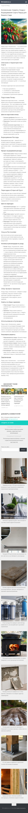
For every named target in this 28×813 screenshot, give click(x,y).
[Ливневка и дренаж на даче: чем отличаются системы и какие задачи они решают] (14, 506)
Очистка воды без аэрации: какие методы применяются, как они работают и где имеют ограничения (13, 624)
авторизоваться (13, 419)
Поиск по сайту (5, 447)
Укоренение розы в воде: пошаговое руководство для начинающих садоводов (19, 400)
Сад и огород (5, 5)
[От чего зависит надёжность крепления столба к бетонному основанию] (14, 747)
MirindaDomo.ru (6, 2)
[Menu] (26, 2)
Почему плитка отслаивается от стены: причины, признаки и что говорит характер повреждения (12, 693)
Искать (23, 449)
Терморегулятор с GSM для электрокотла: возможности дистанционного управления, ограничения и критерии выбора (13, 487)
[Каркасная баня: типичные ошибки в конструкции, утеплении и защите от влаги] (14, 781)
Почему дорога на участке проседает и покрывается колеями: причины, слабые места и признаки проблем (14, 729)
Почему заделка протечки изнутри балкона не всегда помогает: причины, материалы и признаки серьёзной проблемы (13, 589)
